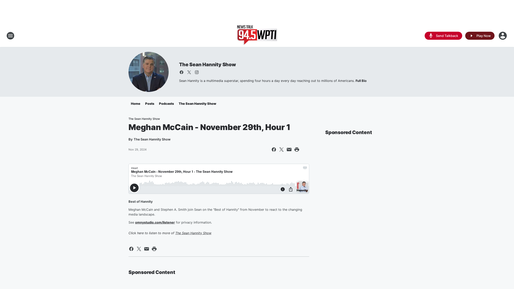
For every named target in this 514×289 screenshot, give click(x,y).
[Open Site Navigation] (10, 36)
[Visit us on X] (189, 72)
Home (135, 104)
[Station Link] (257, 35)
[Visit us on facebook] (181, 72)
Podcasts (166, 104)
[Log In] (503, 36)
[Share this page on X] (281, 149)
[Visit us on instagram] (196, 72)
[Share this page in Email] (289, 149)
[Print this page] (297, 149)
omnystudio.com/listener (155, 222)
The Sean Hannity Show (207, 64)
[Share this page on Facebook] (274, 149)
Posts (149, 104)
